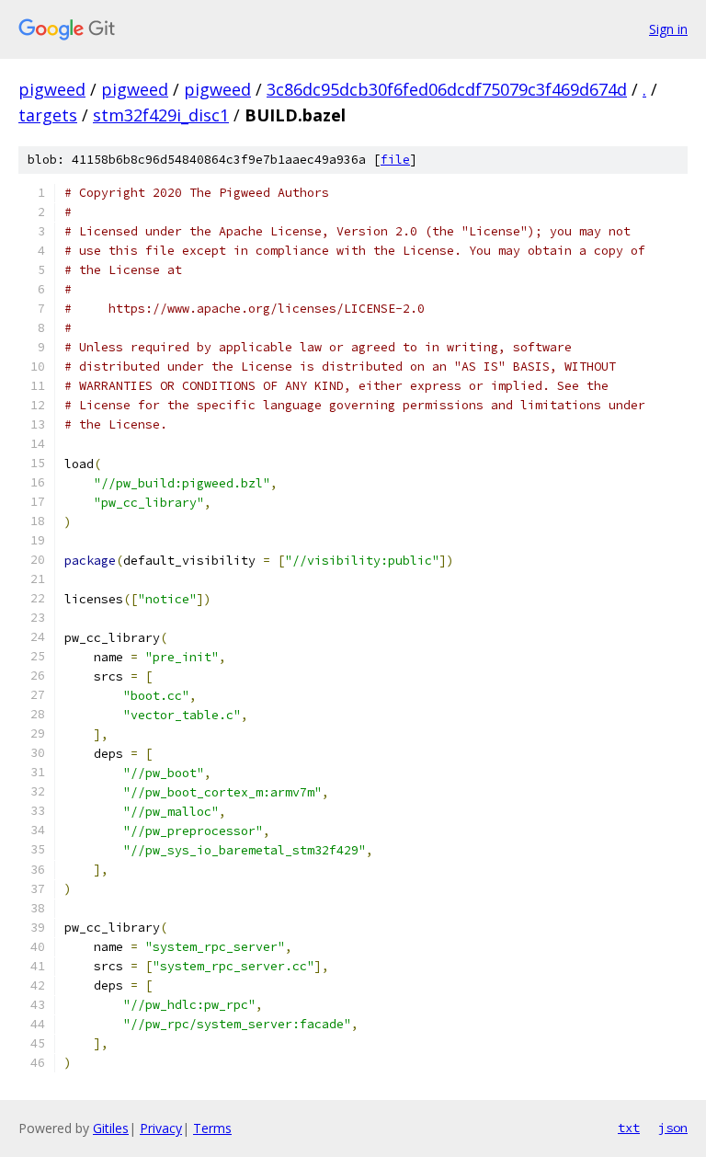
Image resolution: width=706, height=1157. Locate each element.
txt (629, 1127)
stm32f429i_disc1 (161, 115)
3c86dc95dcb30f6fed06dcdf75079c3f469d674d (447, 89)
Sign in (668, 29)
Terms (212, 1128)
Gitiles (111, 1128)
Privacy (161, 1128)
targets (47, 115)
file (395, 159)
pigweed (51, 89)
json (673, 1127)
